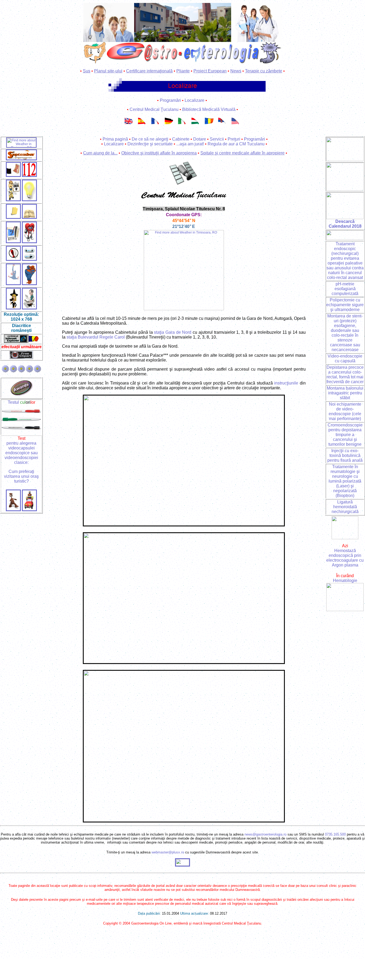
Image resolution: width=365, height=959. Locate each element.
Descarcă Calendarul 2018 (345, 223)
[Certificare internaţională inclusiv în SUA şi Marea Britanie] (345, 159)
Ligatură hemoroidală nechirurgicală (345, 507)
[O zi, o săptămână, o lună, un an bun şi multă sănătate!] (345, 175)
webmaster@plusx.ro (168, 852)
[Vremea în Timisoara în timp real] (21, 146)
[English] (129, 124)
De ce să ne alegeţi (150, 139)
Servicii (217, 139)
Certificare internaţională (149, 71)
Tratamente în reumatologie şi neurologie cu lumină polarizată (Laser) (345, 476)
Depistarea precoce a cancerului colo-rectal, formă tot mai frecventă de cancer (345, 374)
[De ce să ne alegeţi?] (29, 199)
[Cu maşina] (29, 509)
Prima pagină (115, 139)
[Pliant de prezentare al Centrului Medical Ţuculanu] (29, 217)
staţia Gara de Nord (172, 332)
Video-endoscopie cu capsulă (345, 358)
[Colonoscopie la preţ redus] (13, 283)
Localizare (194, 100)
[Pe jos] (13, 509)
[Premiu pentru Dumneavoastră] (21, 394)
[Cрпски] (222, 124)
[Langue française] (155, 124)
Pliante (183, 71)
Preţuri (234, 139)
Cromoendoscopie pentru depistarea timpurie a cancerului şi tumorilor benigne (345, 435)
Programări (170, 100)
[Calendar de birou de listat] (21, 159)
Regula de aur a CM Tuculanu (236, 144)
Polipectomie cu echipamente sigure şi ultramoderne (345, 305)
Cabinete (180, 139)
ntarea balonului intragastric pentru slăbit (345, 393)
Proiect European (210, 71)
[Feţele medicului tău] (13, 308)
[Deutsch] (169, 124)
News (235, 71)
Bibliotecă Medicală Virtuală (208, 109)
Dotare (199, 139)
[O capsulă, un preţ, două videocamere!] (29, 175)
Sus (86, 71)
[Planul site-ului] (13, 217)
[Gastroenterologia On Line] (108, 21)
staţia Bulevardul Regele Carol (96, 337)
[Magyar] (196, 124)
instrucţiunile (286, 383)
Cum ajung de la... (100, 153)
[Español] (142, 124)
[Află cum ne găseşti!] (182, 21)
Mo (330, 388)
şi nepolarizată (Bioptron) (345, 491)
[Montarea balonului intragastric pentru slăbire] (29, 283)
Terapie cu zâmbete (263, 71)
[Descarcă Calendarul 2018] (345, 217)
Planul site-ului (108, 71)
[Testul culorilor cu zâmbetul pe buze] (21, 411)
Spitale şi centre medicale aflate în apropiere (242, 153)
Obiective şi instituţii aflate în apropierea (159, 153)
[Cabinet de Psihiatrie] (13, 241)
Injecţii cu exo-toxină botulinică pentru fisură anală (345, 455)
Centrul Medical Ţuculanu (154, 109)
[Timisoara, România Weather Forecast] (184, 309)
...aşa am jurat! (190, 144)
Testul (21, 402)
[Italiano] (182, 124)
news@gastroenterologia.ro (265, 834)
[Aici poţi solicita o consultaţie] (13, 199)
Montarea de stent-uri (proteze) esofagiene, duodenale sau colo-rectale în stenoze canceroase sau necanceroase (345, 333)
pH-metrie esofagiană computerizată (345, 289)
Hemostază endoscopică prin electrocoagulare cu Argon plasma (345, 557)
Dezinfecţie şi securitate (150, 144)
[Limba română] (209, 124)
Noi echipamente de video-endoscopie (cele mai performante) (345, 411)
